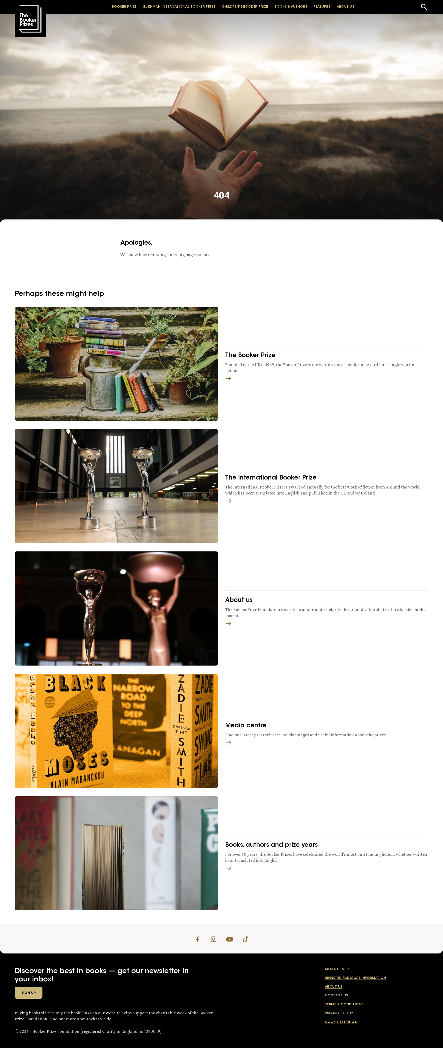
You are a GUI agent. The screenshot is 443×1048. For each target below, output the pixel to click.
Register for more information (355, 978)
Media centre (338, 969)
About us (333, 987)
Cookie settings (341, 1022)
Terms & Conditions (344, 1004)
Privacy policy (339, 1013)
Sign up (28, 993)
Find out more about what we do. (80, 1018)
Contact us (336, 995)
